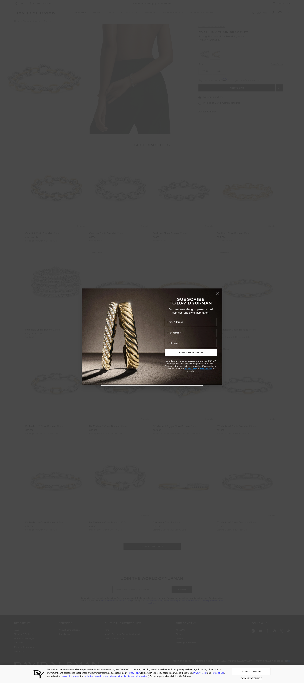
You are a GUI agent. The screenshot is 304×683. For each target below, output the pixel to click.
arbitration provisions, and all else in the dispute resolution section (116, 676)
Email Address (175, 322)
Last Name (173, 343)
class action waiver (70, 676)
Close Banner (251, 671)
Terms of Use (206, 368)
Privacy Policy (191, 368)
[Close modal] (219, 292)
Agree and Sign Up (191, 352)
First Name (173, 333)
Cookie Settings (251, 678)
